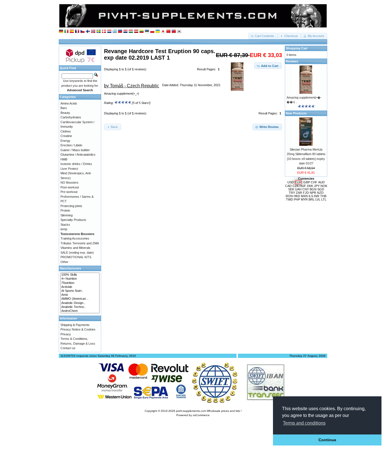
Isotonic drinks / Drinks (76, 164)
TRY (292, 192)
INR (316, 196)
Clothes (65, 131)
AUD (321, 182)
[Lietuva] (141, 31)
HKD (297, 196)
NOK (323, 186)
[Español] (72, 31)
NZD (320, 192)
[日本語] (163, 31)
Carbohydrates (70, 117)
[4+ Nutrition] (80, 279)
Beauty (65, 112)
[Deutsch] (61, 31)
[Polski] (152, 31)
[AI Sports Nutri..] (80, 291)
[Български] (120, 31)
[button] (262, 36)
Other (64, 262)
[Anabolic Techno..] (80, 307)
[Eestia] (147, 31)
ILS (311, 196)
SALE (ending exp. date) (77, 252)
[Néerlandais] (109, 31)
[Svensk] (98, 31)
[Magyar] (131, 31)
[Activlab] (80, 287)
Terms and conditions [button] (304, 423)
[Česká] (82, 31)
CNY (305, 189)
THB (323, 196)
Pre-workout (68, 192)
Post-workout (69, 187)
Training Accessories (74, 238)
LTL (323, 199)
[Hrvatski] (125, 31)
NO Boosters (69, 182)
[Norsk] (93, 31)
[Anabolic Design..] (80, 303)
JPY (317, 186)
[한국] (179, 31)
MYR (304, 199)
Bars (63, 108)
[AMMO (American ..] (80, 299)
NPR (313, 192)
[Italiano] (66, 31)
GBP (306, 182)
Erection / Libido (71, 145)
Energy (65, 140)
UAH (298, 189)
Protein (65, 210)
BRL (312, 199)
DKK (310, 186)
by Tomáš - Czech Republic (131, 85)
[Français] (77, 31)
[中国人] (168, 31)
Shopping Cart (296, 48)
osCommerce (201, 415)
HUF (303, 186)
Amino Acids (68, 103)
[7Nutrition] (80, 283)
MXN (304, 196)
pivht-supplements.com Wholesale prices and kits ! (209, 410)
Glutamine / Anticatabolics (78, 154)
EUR (298, 182)
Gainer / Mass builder (75, 150)
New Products (296, 113)
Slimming (66, 215)
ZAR (299, 192)
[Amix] (80, 295)
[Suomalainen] (88, 31)
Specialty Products (73, 219)
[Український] (157, 31)
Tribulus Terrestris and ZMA (79, 243)
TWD (289, 199)
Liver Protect (69, 168)
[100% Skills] (80, 275)
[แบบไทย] (174, 31)
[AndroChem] (80, 311)
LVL (317, 199)
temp (63, 229)
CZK (295, 186)
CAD (288, 186)
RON (289, 196)
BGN (313, 189)
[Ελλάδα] (114, 31)
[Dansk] (104, 31)
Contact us (67, 348)
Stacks (65, 224)
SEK (291, 189)
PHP (297, 199)
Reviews (292, 61)
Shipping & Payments (75, 325)
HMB (63, 159)
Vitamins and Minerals (75, 247)
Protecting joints (71, 206)
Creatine (66, 136)
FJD (306, 192)
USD (290, 182)
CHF (314, 182)
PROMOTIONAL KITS (75, 257)
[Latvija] (136, 31)
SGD (320, 189)
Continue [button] (327, 440)
